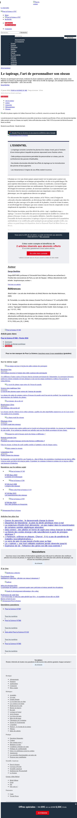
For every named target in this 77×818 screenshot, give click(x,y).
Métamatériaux (10, 107)
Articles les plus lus (10, 516)
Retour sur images (15, 708)
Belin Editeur (14, 780)
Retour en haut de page (8, 599)
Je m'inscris (38, 664)
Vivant (13, 43)
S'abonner (4, 96)
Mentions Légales (15, 744)
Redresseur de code (16, 706)
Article (7, 103)
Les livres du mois (15, 716)
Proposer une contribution (18, 757)
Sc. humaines (15, 55)
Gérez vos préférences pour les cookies (22, 751)
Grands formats (14, 699)
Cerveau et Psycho (15, 766)
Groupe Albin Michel (12, 776)
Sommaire (8, 342)
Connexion (8, 29)
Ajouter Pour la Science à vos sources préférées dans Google (33, 133)
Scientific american (16, 769)
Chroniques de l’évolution (18, 720)
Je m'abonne (42, 813)
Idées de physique (15, 718)
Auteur (12, 266)
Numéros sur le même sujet (13, 467)
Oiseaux (8, 109)
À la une (12, 697)
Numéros (13, 681)
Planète (13, 59)
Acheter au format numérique (15, 344)
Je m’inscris (38, 563)
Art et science (5, 68)
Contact (12, 740)
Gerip (11, 782)
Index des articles (15, 731)
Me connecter (44, 237)
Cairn (11, 794)
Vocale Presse (14, 796)
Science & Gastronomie (17, 722)
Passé (13, 53)
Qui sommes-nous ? (16, 742)
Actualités (13, 695)
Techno (13, 57)
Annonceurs (14, 753)
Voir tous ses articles (14, 284)
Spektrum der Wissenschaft (18, 771)
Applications (14, 683)
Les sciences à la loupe (17, 703)
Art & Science (14, 714)
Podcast (14, 64)
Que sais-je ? (14, 786)
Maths (13, 49)
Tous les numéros (11, 616)
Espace (13, 45)
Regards (12, 710)
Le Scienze (13, 773)
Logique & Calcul (15, 712)
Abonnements (20, 40)
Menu (7, 15)
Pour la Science (15, 764)
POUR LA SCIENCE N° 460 (19, 90)
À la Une (5, 569)
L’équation (13, 724)
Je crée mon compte (38, 253)
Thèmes (14, 61)
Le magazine (19, 42)
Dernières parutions (10, 605)
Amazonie (8, 105)
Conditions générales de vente (19, 746)
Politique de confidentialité (18, 749)
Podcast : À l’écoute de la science (20, 727)
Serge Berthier (5, 85)
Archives (14, 62)
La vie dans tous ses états (18, 701)
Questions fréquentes (16, 738)
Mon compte (14, 688)
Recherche (8, 19)
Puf (11, 784)
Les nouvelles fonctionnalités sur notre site (23, 755)
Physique (14, 47)
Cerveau (14, 51)
